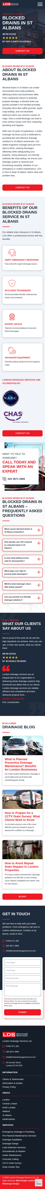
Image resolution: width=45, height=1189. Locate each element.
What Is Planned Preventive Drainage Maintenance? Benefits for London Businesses (21, 764)
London (6, 1100)
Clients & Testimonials (13, 1079)
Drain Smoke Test (10, 1167)
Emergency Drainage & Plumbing (18, 1132)
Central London (9, 1103)
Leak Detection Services (14, 1147)
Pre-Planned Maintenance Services (19, 1136)
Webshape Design (10, 1184)
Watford (6, 1111)
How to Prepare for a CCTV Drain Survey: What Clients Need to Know (22, 816)
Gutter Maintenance (11, 1155)
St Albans (7, 1115)
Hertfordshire (8, 1119)
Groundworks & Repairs (13, 1151)
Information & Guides (12, 1083)
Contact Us (23, 51)
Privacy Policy (9, 1087)
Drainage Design (10, 1143)
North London (8, 1107)
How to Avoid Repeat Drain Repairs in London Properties (22, 867)
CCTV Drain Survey (11, 1163)
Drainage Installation (12, 1139)
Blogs (22, 897)
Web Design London (25, 1181)
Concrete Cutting (10, 1159)
